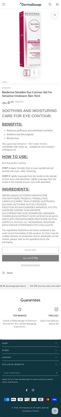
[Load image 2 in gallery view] (34, 73)
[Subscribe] (57, 373)
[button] (50, 4)
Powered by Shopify (30, 411)
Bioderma (6, 88)
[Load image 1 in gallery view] (27, 73)
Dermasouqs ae (25, 408)
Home (4, 82)
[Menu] (3, 4)
